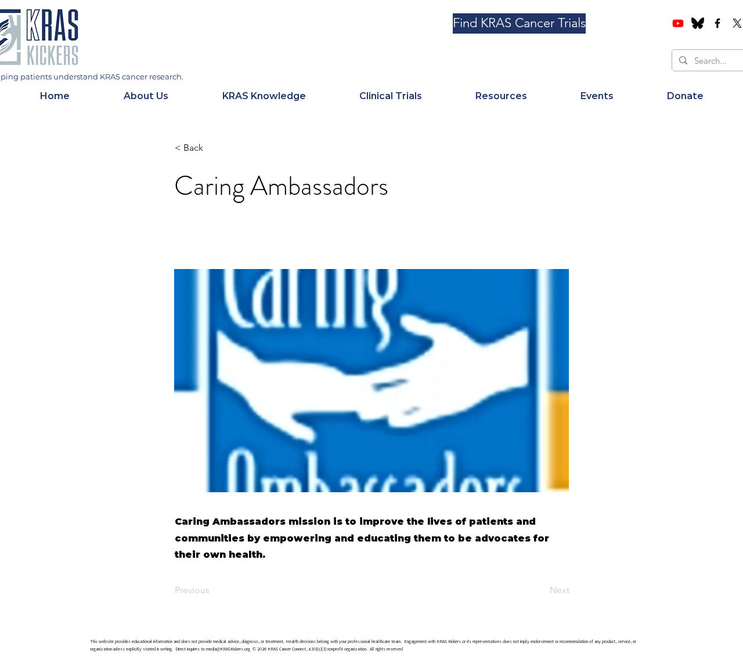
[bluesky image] (697, 23)
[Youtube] (678, 23)
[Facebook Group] (717, 23)
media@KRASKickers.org (228, 649)
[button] (145, 96)
